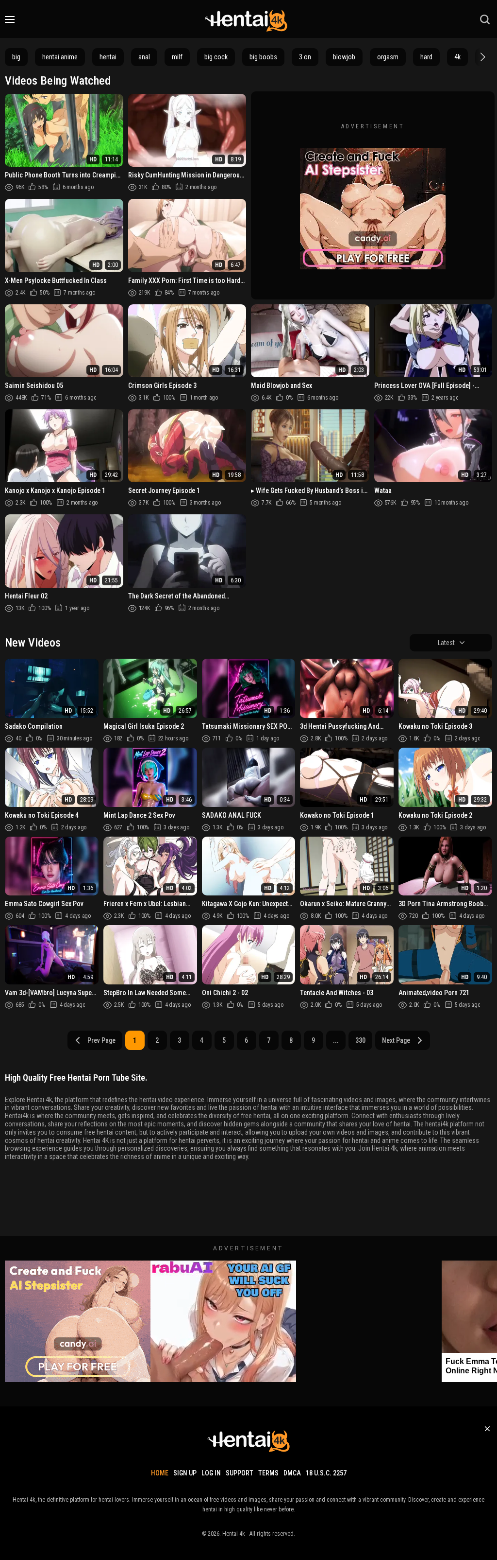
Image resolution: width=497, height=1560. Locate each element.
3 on (305, 57)
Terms (268, 1473)
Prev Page (101, 1040)
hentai (107, 57)
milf (177, 57)
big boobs (263, 57)
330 (360, 1040)
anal (144, 57)
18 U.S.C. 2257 (326, 1473)
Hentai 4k (233, 1533)
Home (159, 1473)
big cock (216, 57)
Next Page (396, 1040)
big (16, 57)
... (336, 1040)
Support (239, 1473)
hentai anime (60, 57)
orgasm (387, 57)
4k (457, 57)
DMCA (292, 1473)
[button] (481, 57)
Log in (211, 1473)
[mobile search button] (485, 19)
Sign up (185, 1473)
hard (426, 57)
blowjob (344, 57)
